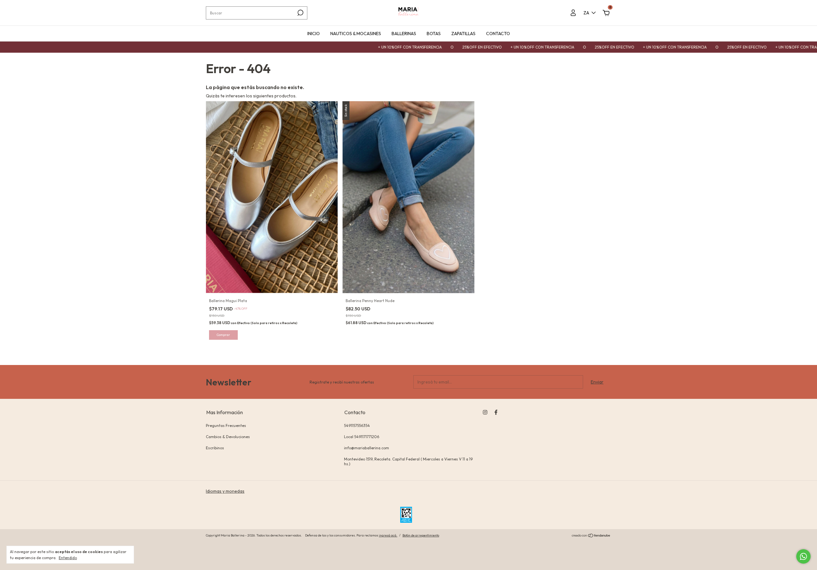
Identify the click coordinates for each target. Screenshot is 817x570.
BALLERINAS (404, 33)
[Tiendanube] (591, 536)
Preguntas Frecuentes (226, 425)
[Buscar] (300, 12)
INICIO (313, 33)
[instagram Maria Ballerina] (485, 412)
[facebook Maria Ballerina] (495, 412)
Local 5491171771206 (361, 436)
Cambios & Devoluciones (228, 436)
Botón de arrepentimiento (420, 535)
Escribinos (215, 447)
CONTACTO (498, 33)
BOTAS (434, 33)
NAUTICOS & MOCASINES (355, 33)
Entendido (68, 557)
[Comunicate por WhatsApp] (803, 556)
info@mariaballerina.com (366, 447)
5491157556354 (357, 425)
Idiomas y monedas (225, 491)
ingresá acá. (388, 535)
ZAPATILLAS (463, 33)
